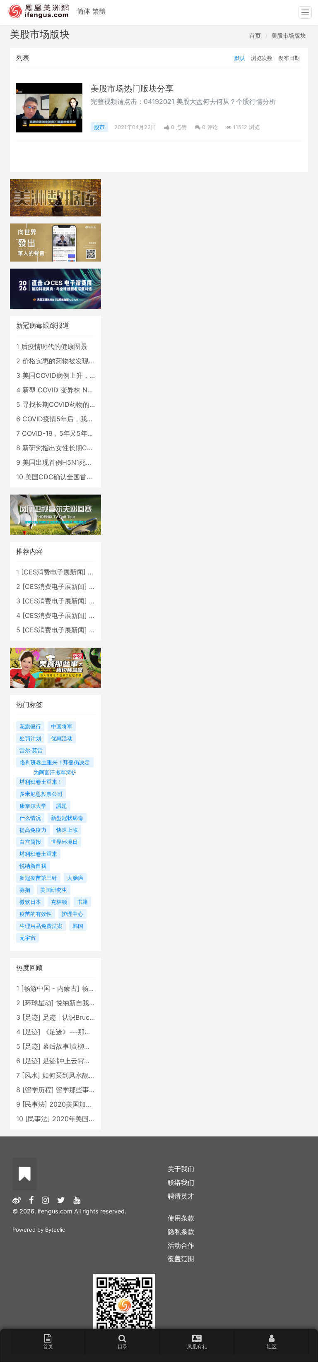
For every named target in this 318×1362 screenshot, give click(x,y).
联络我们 (181, 1182)
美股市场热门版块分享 (132, 89)
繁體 (99, 11)
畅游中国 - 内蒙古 (50, 988)
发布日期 (289, 58)
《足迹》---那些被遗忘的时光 (87, 1032)
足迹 (31, 1017)
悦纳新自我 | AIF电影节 (90, 1003)
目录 (123, 1347)
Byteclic (55, 1229)
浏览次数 (261, 58)
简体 (83, 11)
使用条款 (181, 1218)
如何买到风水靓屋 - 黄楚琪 (82, 1075)
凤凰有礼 (197, 1347)
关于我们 (181, 1169)
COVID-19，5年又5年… (57, 433)
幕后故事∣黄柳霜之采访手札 (83, 1046)
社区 (272, 1347)
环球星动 (38, 1003)
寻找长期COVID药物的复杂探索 (69, 404)
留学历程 (38, 1090)
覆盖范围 (181, 1258)
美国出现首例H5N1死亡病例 (64, 462)
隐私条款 (181, 1231)
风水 (31, 1075)
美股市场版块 (288, 35)
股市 (99, 127)
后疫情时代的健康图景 (54, 346)
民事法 (35, 1104)
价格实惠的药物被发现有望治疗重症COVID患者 (92, 361)
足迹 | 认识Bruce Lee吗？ (81, 1017)
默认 (239, 58)
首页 (255, 35)
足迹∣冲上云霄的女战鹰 (77, 1061)
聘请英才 (181, 1196)
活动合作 (181, 1245)
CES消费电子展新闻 (53, 572)
